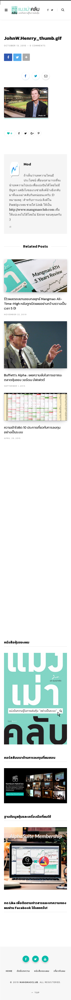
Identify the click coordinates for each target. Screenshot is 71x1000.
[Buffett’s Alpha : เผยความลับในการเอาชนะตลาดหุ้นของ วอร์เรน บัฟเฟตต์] (35, 344)
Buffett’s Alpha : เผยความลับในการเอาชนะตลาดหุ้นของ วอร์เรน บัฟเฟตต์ (33, 377)
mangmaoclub (29, 982)
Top (37, 992)
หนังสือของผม (41, 971)
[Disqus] (35, 486)
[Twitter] (35, 959)
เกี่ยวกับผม (59, 971)
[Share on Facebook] (8, 57)
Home (9, 971)
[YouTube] (45, 959)
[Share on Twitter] (17, 57)
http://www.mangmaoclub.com (31, 209)
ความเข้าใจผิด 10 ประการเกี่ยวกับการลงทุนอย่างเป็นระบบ (32, 430)
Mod (27, 164)
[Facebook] (26, 959)
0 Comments (38, 45)
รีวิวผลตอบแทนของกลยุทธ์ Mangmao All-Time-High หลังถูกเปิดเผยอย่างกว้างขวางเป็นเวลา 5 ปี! (35, 303)
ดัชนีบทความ (23, 971)
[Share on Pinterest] (39, 133)
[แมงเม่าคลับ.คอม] (25, 10)
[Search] (60, 10)
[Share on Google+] (32, 133)
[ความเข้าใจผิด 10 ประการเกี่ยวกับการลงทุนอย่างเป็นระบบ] (35, 407)
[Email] (46, 76)
